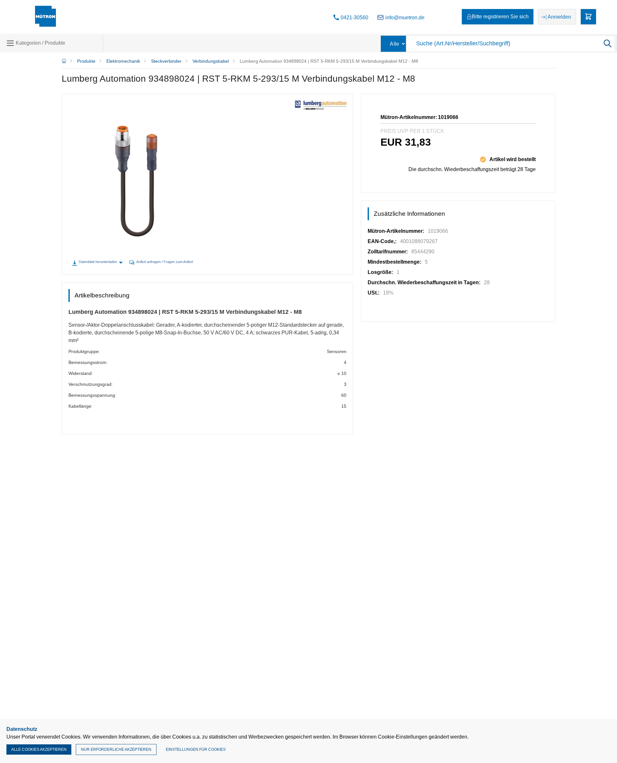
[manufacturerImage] (320, 108)
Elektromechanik (123, 61)
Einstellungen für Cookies (196, 749)
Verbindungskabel (210, 61)
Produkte (86, 61)
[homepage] (64, 61)
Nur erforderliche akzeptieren (116, 749)
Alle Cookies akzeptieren (39, 749)
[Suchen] (607, 43)
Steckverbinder (166, 61)
